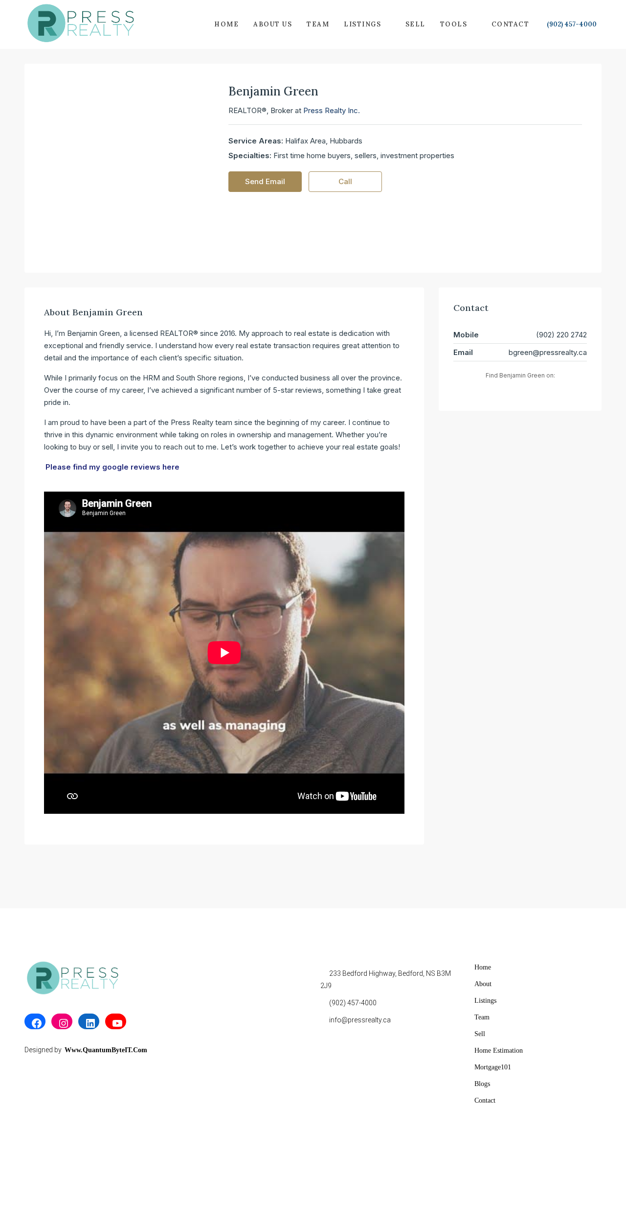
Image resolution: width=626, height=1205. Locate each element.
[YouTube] (115, 1023)
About (483, 984)
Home (226, 24)
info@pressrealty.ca (360, 1020)
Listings (362, 24)
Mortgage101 (492, 1067)
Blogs (482, 1083)
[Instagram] (61, 1023)
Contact (511, 24)
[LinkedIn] (88, 1023)
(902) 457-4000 (571, 24)
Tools (454, 24)
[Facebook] (34, 1023)
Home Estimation (498, 1050)
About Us (272, 24)
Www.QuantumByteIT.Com (106, 1050)
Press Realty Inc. (331, 110)
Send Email (265, 181)
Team (318, 24)
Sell (415, 24)
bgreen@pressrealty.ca (548, 352)
